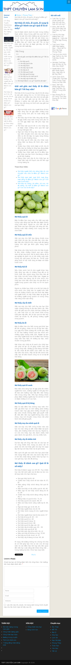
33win (28, 645)
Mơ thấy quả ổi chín (27, 63)
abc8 (27, 649)
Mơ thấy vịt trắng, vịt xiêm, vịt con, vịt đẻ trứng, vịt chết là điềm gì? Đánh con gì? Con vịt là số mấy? (33, 185)
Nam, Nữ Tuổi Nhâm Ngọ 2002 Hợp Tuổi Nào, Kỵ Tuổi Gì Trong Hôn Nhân (59, 88)
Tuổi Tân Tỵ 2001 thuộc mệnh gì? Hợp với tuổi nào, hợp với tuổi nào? (58, 21)
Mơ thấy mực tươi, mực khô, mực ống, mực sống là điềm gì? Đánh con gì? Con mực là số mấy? (33, 179)
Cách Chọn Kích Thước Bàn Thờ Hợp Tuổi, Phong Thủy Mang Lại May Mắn (59, 79)
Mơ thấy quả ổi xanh (27, 72)
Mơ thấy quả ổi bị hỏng (27, 74)
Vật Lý (54, 651)
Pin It (34, 555)
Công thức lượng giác (11, 632)
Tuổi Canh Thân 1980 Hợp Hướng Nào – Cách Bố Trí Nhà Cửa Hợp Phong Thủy (59, 48)
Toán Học (55, 646)
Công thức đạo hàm (10, 634)
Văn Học (55, 648)
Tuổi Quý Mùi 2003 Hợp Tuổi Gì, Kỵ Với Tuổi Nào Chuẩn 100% (59, 57)
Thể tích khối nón (9, 640)
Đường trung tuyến (10, 637)
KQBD (28, 634)
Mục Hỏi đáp (56, 640)
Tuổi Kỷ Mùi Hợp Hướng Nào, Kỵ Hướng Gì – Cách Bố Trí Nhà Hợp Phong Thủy (59, 38)
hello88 (28, 653)
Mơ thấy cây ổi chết (27, 68)
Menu (69, 2)
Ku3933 (29, 638)
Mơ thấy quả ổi (24, 61)
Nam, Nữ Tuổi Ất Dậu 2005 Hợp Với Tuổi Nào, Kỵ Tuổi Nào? (59, 29)
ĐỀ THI (54, 629)
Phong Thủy (56, 643)
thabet (5, 650)
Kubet (5, 648)
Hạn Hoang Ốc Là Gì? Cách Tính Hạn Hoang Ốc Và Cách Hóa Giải (59, 97)
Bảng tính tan (32, 630)
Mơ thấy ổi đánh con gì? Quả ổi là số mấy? (32, 81)
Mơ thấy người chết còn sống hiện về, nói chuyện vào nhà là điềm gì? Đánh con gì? (33, 173)
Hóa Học (55, 635)
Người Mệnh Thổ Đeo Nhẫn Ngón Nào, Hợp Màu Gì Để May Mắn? (58, 71)
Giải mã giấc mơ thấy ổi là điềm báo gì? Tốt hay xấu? (33, 58)
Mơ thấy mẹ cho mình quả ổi (29, 76)
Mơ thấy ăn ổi (25, 70)
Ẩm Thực (55, 627)
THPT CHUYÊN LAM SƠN (10, 663)
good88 (28, 641)
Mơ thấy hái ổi (25, 65)
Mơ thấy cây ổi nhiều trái (28, 78)
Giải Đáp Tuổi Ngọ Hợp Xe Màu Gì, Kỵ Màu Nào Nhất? (59, 64)
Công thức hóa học (34, 627)
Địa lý (54, 632)
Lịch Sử (55, 638)
